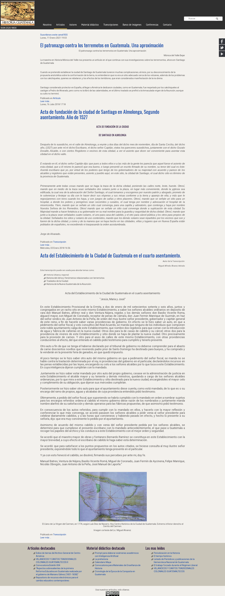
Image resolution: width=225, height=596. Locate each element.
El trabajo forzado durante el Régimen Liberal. (176, 565)
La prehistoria (101, 559)
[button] (216, 19)
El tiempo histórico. (163, 556)
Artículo (57, 98)
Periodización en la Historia (167, 553)
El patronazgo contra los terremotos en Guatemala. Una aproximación (101, 45)
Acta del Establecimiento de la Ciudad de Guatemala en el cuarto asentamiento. (110, 255)
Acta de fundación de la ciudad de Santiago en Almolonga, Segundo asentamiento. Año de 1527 (99, 114)
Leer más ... (45, 101)
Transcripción (59, 242)
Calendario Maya (103, 562)
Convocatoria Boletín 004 (48, 565)
